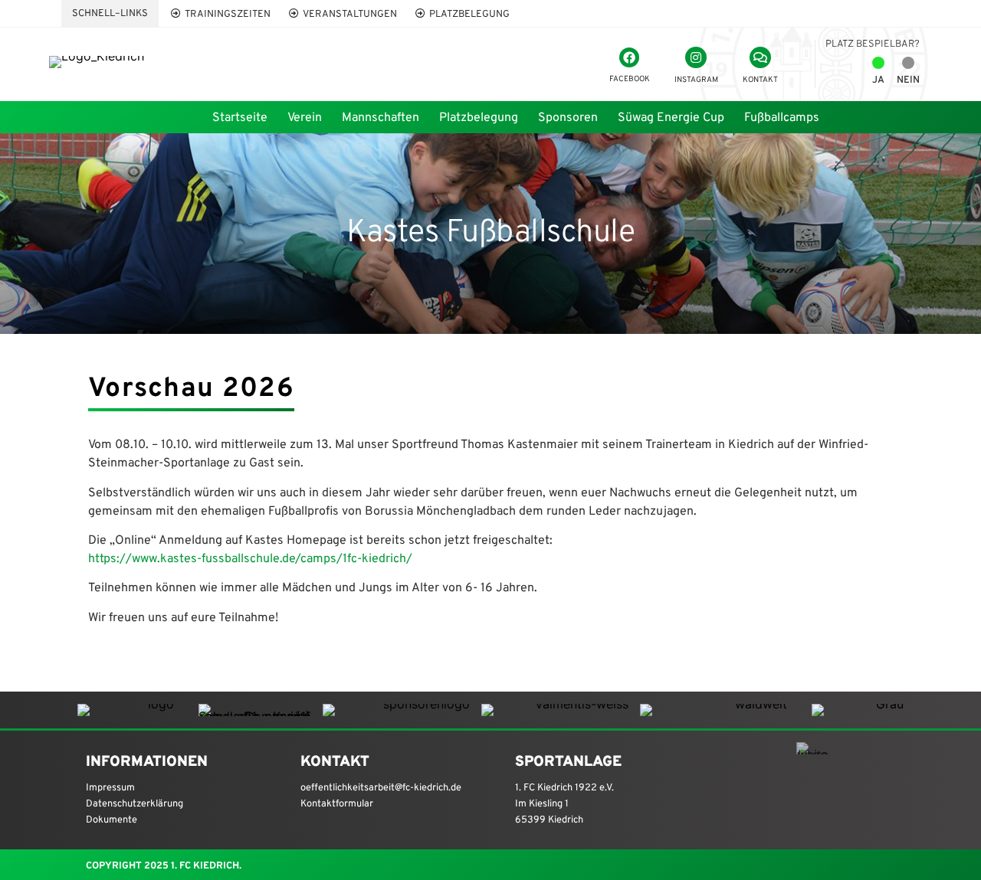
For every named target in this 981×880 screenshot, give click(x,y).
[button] (110, 13)
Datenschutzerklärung (134, 804)
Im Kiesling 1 (542, 804)
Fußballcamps (781, 118)
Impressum (110, 788)
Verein (304, 118)
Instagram (696, 80)
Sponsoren (568, 118)
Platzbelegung (478, 118)
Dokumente (111, 820)
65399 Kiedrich (549, 820)
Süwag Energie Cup (671, 118)
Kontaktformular (336, 804)
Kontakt (760, 80)
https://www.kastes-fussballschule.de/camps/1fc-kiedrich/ (250, 559)
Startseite (239, 118)
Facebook (629, 79)
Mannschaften (380, 118)
